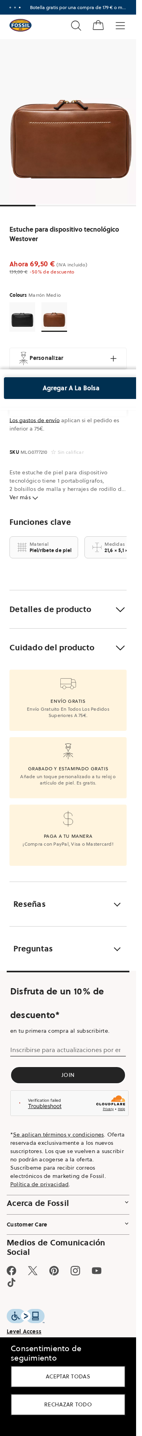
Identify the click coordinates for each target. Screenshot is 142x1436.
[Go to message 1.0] (10, 7)
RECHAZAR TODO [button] (68, 1404)
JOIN (68, 1075)
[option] (71, 121)
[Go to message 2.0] (15, 7)
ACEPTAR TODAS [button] (68, 1376)
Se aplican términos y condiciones (58, 1134)
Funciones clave (40, 522)
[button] (68, 609)
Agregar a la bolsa (71, 388)
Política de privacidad (39, 1184)
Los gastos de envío (34, 420)
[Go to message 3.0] (20, 7)
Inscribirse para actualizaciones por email (65, 1049)
